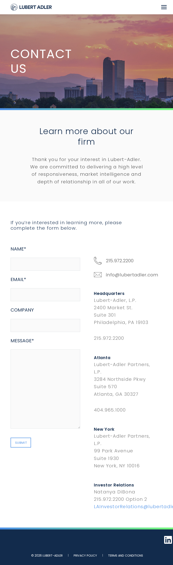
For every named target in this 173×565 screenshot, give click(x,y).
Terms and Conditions (125, 555)
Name (18, 249)
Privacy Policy (85, 555)
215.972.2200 (120, 260)
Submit (21, 443)
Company (22, 310)
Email (18, 279)
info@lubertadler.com (132, 275)
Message (22, 340)
